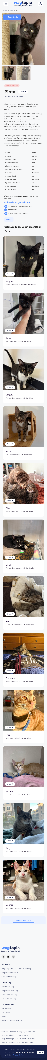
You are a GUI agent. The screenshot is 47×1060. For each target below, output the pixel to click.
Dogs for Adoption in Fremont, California (18, 1039)
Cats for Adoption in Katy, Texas (14, 1035)
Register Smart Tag (9, 991)
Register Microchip (9, 972)
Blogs (3, 1016)
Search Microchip (9, 977)
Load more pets (23, 920)
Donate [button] (8, 219)
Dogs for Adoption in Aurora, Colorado (17, 1042)
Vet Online (5, 1012)
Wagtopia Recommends (11, 1020)
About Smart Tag (8, 998)
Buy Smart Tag (7, 986)
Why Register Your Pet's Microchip (16, 969)
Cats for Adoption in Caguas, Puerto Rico (18, 1032)
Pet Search (6, 1008)
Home (5, 10)
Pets (11, 10)
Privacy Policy (18, 1055)
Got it (41, 1052)
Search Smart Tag (9, 994)
